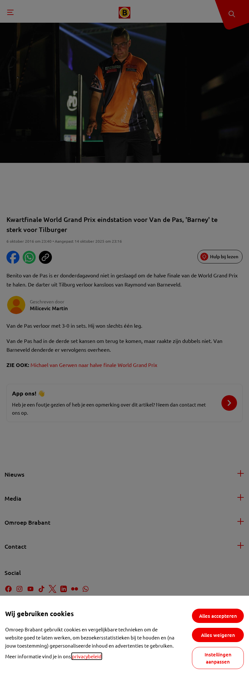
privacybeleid (86, 656)
